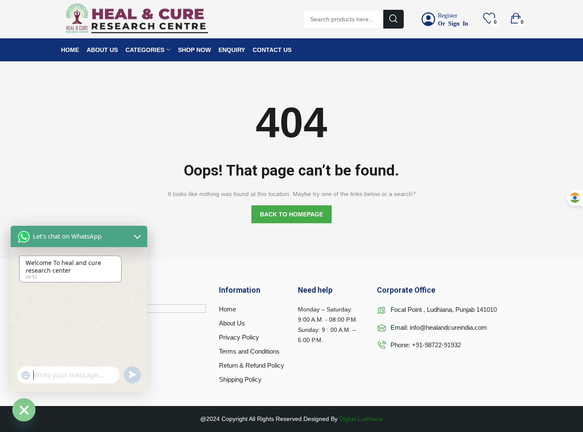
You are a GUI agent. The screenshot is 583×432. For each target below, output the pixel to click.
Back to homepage (291, 214)
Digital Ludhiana (361, 418)
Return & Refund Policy (251, 365)
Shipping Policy (240, 379)
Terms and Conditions (249, 351)
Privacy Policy (239, 337)
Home (227, 309)
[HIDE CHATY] (23, 409)
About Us (232, 323)
